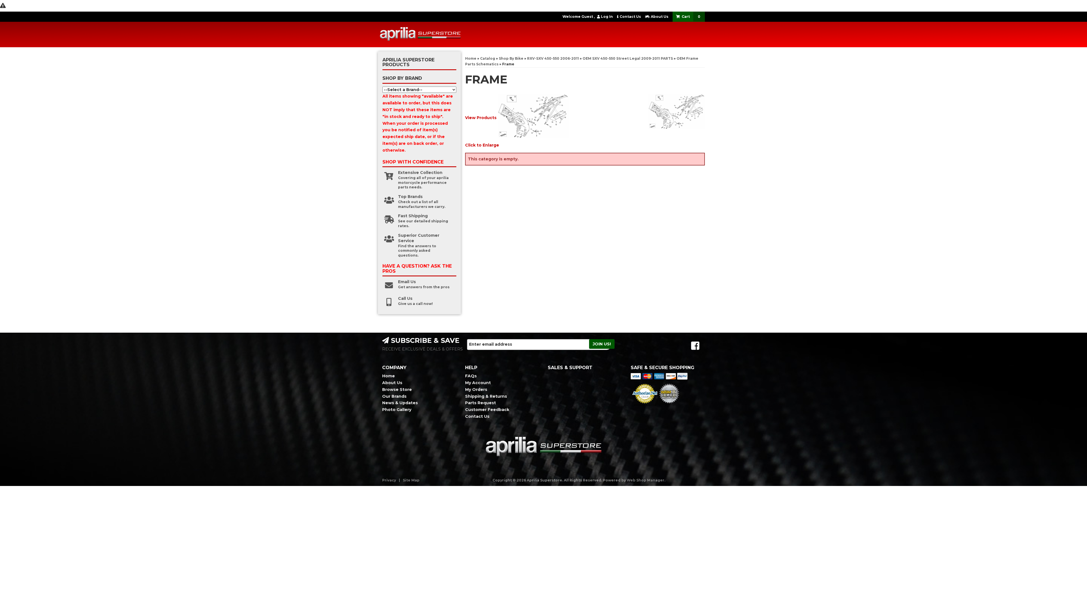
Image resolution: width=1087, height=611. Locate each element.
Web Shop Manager (645, 480)
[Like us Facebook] (695, 345)
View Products (481, 117)
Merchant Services (645, 405)
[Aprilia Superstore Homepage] (420, 34)
